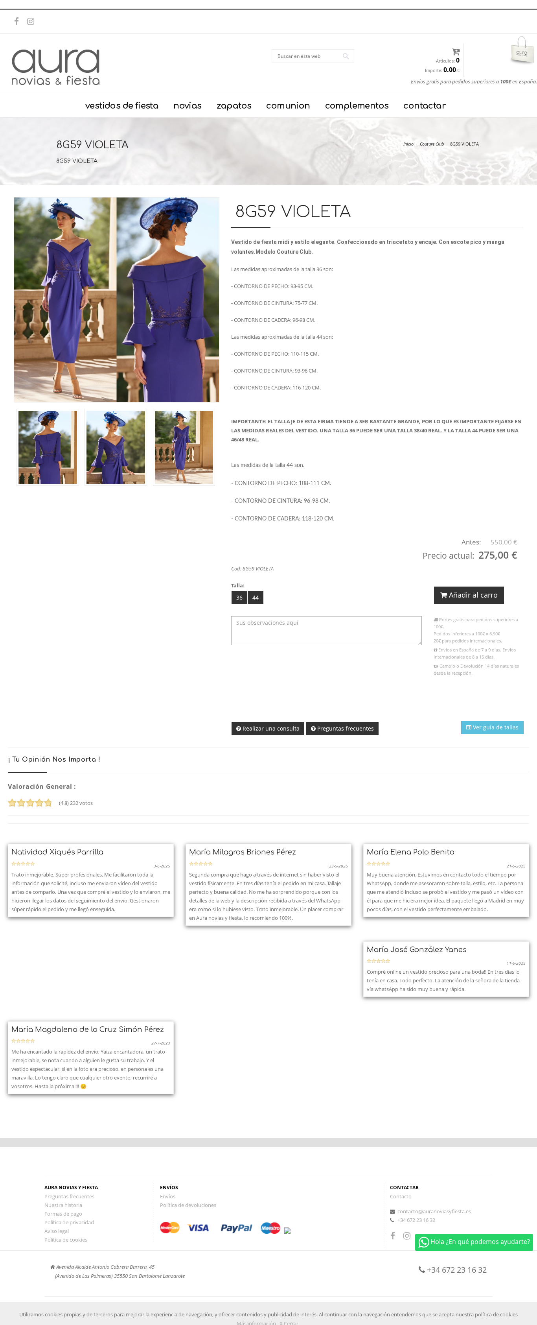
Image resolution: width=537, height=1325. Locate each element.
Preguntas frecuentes (345, 728)
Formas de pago (63, 1213)
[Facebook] (20, 22)
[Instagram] (33, 22)
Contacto (401, 1196)
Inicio (408, 144)
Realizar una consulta (270, 728)
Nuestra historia (63, 1205)
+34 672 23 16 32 (416, 1220)
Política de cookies (65, 1239)
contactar (424, 106)
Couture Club (432, 144)
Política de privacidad (69, 1222)
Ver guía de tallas (495, 727)
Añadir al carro (472, 595)
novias (187, 106)
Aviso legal (56, 1231)
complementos (357, 106)
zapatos (234, 106)
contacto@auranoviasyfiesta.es (434, 1211)
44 (255, 597)
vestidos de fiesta (121, 106)
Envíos (167, 1196)
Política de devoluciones (188, 1205)
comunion (288, 106)
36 (239, 597)
